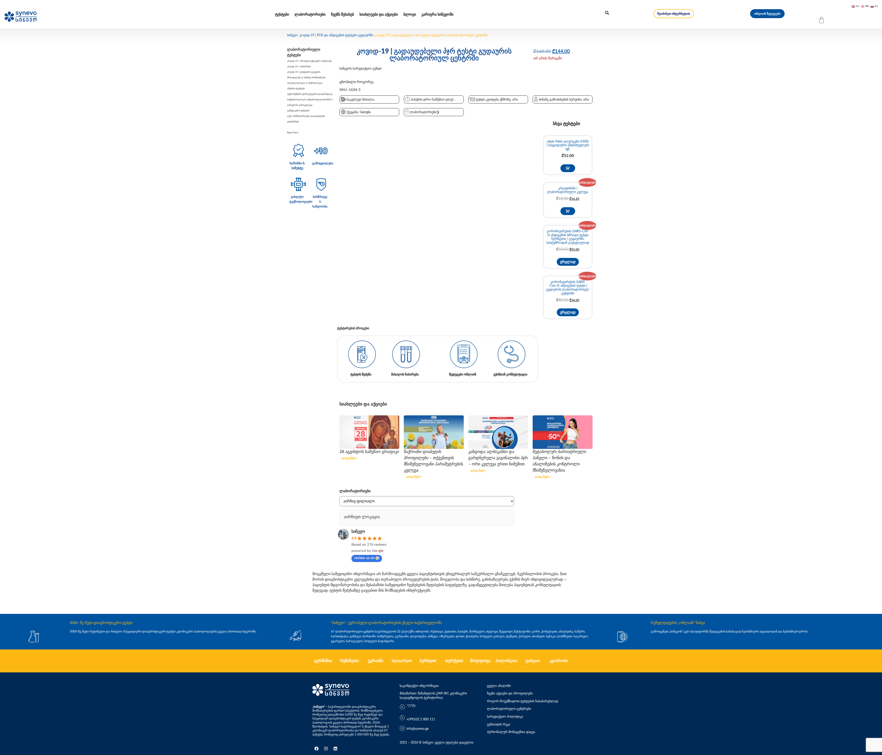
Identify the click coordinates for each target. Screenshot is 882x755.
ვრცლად (568, 262)
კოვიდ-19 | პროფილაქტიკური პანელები (309, 61)
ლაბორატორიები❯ (424, 112)
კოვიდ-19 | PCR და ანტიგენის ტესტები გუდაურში (336, 35)
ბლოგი (409, 14)
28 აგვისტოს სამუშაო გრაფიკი (369, 452)
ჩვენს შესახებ (342, 14)
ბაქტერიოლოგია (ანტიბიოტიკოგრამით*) (310, 99)
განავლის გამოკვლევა (299, 105)
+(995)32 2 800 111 (421, 719)
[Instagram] (326, 748)
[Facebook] (316, 748)
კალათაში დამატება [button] (567, 168)
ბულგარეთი (402, 661)
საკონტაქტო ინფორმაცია (419, 686)
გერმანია (323, 661)
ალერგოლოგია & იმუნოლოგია (304, 83)
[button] (607, 13)
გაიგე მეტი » (350, 458)
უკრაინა (375, 661)
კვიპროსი (559, 661)
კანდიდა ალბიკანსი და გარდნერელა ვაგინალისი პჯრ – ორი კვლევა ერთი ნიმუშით (498, 458)
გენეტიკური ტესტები (298, 110)
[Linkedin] (335, 748)
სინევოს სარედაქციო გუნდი (360, 68)
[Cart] (821, 20)
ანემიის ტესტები (296, 88)
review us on (364, 558)
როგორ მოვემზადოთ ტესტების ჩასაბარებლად (522, 701)
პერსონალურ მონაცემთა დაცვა (511, 732)
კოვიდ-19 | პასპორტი (299, 66)
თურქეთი (454, 661)
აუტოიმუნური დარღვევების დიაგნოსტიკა (309, 94)
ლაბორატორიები (309, 14)
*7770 (411, 706)
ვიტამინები (293, 121)
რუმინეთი (349, 661)
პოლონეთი (506, 661)
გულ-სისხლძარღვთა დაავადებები (306, 116)
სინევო (292, 35)
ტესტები (282, 14)
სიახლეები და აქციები (378, 14)
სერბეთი (428, 661)
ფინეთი (532, 661)
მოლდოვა (480, 661)
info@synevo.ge (418, 728)
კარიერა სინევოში (437, 14)
